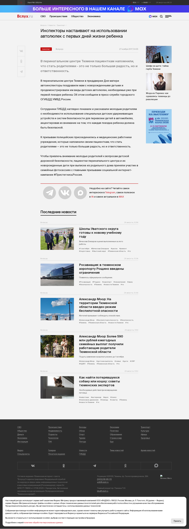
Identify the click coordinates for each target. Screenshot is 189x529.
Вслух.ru (25, 16)
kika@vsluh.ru (102, 491)
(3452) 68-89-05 (104, 479)
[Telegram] (94, 466)
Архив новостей (148, 450)
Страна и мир (116, 438)
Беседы (82, 427)
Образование (116, 434)
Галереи (52, 450)
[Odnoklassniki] (63, 466)
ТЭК (50, 442)
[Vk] (32, 466)
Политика (114, 431)
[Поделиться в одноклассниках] (21, 61)
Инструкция (22, 442)
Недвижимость (55, 431)
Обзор (82, 431)
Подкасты (52, 434)
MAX (121, 196)
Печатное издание (56, 454)
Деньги (20, 434)
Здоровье (145, 438)
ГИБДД (82, 454)
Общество (77, 16)
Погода (82, 442)
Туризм (82, 438)
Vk (92, 196)
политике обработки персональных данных (43, 523)
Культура (145, 431)
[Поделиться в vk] (21, 51)
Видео (20, 450)
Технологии (53, 438)
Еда (111, 442)
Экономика (93, 16)
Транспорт (61, 25)
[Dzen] (125, 466)
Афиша (144, 434)
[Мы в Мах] (153, 16)
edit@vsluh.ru (103, 482)
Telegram (110, 192)
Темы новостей (117, 450)
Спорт (82, 434)
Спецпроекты (23, 454)
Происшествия (58, 16)
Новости (51, 25)
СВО (43, 16)
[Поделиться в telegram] (21, 72)
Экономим (114, 427)
